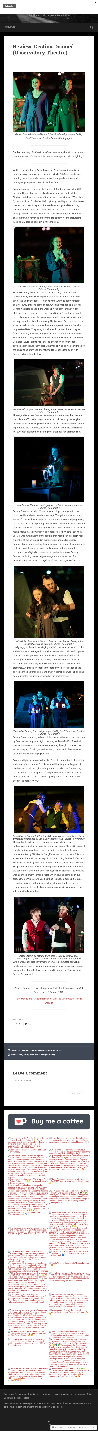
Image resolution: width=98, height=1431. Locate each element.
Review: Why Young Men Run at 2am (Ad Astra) (33, 1055)
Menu (11, 27)
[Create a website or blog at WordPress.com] (49, 1422)
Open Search (91, 27)
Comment (76, 1093)
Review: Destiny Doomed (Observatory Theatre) (43, 49)
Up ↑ (49, 1425)
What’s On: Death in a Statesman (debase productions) (36, 1050)
